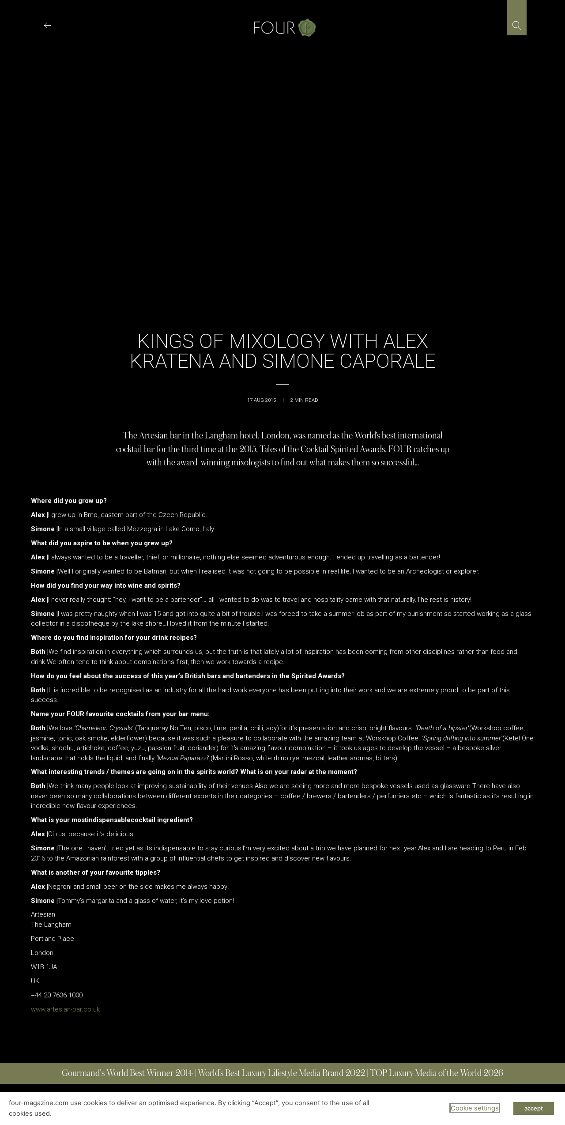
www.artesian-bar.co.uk (65, 1009)
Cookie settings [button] (475, 1108)
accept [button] (533, 1108)
